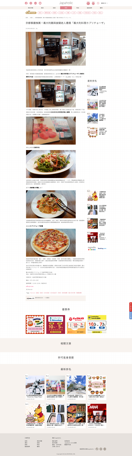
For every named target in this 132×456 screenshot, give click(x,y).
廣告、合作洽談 (56, 445)
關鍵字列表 (67, 445)
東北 (100, 13)
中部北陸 (87, 13)
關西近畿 (47, 13)
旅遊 (54, 8)
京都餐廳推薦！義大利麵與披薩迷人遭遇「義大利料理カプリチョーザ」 (53, 17)
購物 (101, 8)
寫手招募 (54, 443)
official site (29, 286)
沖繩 (68, 13)
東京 (40, 13)
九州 (74, 13)
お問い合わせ (56, 446)
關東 (54, 13)
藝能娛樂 (89, 8)
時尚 (77, 8)
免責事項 (67, 441)
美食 (66, 8)
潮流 (42, 8)
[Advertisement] (98, 55)
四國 (80, 13)
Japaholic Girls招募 (70, 443)
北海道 (61, 13)
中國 (94, 13)
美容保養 (30, 8)
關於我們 (54, 441)
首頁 (27, 17)
